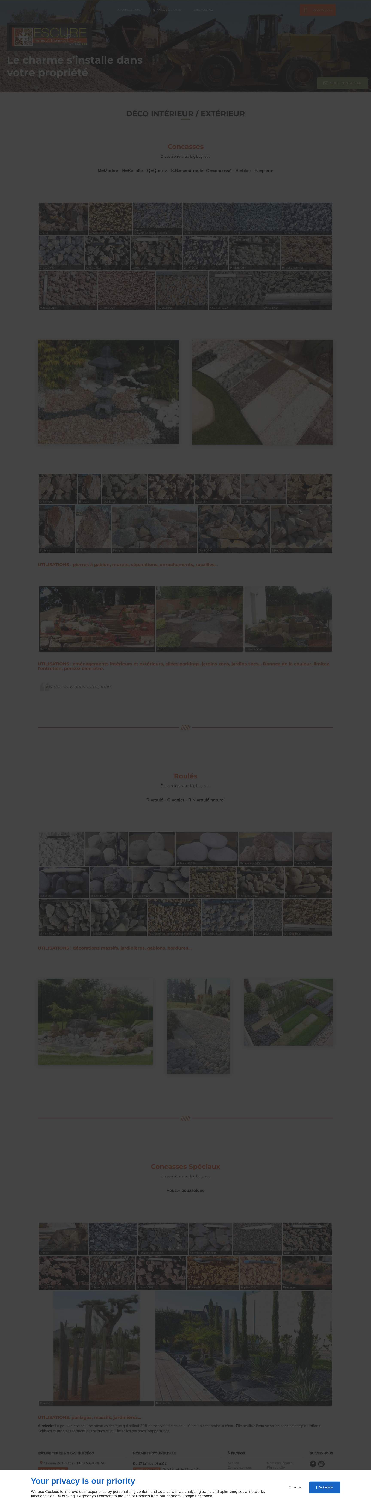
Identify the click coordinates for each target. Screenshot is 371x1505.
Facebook (203, 1496)
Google (188, 1496)
